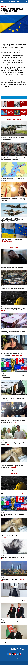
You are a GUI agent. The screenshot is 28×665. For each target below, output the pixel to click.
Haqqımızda (7, 658)
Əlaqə (17, 658)
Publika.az (4, 50)
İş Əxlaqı (21, 658)
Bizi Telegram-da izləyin (14, 97)
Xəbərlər (12, 658)
